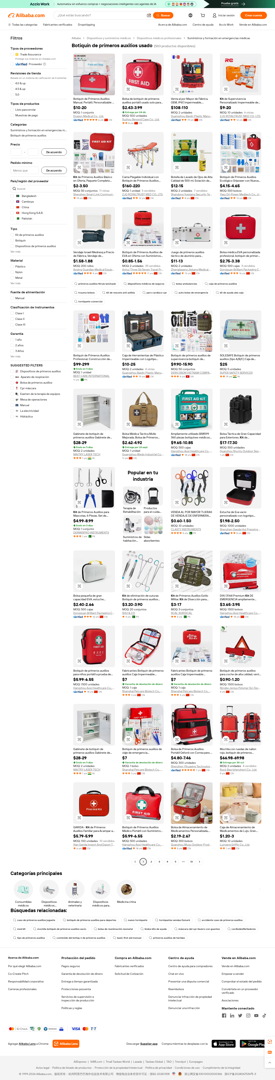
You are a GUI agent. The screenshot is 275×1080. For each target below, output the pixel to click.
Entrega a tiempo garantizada (79, 981)
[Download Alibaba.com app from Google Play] (253, 1044)
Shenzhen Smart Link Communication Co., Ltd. (94, 194)
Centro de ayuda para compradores (190, 966)
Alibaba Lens (27, 1043)
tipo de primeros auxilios (31, 937)
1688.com (96, 1061)
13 (191, 861)
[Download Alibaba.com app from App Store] (224, 1044)
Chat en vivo (176, 973)
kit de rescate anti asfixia (120, 292)
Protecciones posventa (76, 989)
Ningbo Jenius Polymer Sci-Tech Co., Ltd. (241, 688)
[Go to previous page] (135, 861)
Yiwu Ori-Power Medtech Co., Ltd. (241, 194)
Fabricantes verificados (129, 966)
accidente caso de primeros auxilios (222, 920)
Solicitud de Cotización (129, 973)
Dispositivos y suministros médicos (109, 38)
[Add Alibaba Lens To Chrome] (66, 1044)
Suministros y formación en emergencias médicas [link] (218, 38)
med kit (21, 929)
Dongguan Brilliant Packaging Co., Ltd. (241, 269)
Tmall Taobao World (118, 1061)
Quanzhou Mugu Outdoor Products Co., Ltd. (192, 844)
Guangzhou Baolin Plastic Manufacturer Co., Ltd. (192, 116)
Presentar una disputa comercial (188, 981)
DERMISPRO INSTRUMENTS (91, 532)
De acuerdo (54, 152)
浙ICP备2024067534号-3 (240, 1074)
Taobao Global (154, 1061)
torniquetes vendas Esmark (174, 920)
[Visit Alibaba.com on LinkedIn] (232, 1015)
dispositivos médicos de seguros (146, 283)
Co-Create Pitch (18, 973)
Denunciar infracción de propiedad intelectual (190, 998)
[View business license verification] (174, 1074)
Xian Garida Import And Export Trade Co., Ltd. (94, 844)
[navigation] (38, 450)
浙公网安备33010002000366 (203, 1074)
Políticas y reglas (71, 1008)
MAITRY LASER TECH (86, 454)
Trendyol (180, 1061)
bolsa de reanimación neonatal (115, 929)
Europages (196, 1061)
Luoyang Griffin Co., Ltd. (235, 844)
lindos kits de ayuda (156, 929)
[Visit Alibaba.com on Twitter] (240, 1015)
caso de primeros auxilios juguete (36, 920)
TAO (169, 1061)
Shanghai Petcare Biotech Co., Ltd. (143, 691)
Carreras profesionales (22, 989)
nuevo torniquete (137, 920)
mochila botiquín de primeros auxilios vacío (61, 929)
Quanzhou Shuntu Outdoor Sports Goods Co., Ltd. (241, 451)
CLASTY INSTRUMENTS (186, 529)
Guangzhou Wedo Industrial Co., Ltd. (143, 454)
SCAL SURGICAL (181, 613)
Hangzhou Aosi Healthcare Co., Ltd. (192, 451)
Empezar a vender (233, 973)
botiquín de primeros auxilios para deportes (91, 920)
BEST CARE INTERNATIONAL (91, 376)
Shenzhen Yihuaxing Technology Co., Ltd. (192, 766)
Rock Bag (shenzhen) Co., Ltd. (238, 769)
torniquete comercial (90, 301)
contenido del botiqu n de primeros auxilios (81, 937)
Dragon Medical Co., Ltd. (88, 116)
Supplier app (149, 1043)
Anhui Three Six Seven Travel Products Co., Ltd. (143, 269)
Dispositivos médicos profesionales (159, 38)
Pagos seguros (70, 966)
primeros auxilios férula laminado (97, 283)
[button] (149, 15)
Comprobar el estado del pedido (242, 981)
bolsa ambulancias (186, 283)
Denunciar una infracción (184, 1008)
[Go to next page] (199, 861)
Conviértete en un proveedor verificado (240, 990)
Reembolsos (176, 989)
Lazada (137, 1061)
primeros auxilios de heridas (169, 937)
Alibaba (76, 38)
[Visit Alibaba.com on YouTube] (256, 1015)
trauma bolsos (86, 292)
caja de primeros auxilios (223, 283)
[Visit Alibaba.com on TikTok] (264, 1015)
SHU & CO (128, 613)
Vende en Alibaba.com (235, 966)
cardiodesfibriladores (244, 929)
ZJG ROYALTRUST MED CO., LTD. (240, 116)
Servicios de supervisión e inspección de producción (77, 998)
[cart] (204, 16)
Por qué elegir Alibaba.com (24, 966)
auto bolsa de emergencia (193, 292)
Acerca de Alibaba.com (23, 957)
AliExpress (80, 1061)
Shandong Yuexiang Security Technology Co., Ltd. (192, 194)
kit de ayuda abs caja (232, 292)
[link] (270, 1041)
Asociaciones (230, 1000)
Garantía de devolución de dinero (82, 973)
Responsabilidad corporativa (25, 981)
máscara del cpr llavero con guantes (199, 929)
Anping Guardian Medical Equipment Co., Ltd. (94, 269)
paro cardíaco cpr (157, 292)
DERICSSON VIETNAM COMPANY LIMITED (192, 372)
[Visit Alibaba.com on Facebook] (224, 1015)
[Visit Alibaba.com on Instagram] (248, 1015)
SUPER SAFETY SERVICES (236, 372)
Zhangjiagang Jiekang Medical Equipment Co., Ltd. (192, 269)
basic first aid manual (129, 937)
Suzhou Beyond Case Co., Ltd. (140, 119)
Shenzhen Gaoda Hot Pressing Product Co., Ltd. (241, 529)
